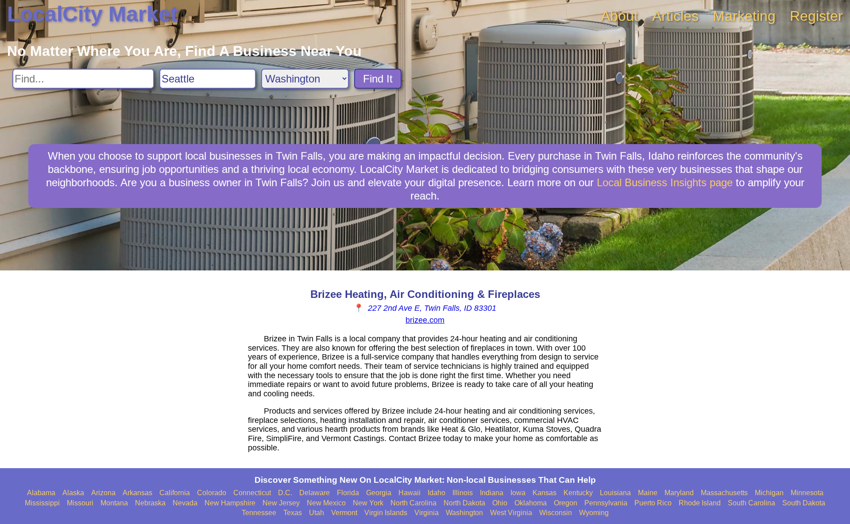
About (619, 16)
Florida (348, 493)
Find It (378, 79)
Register (816, 16)
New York (368, 503)
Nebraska (150, 503)
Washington (464, 512)
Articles (675, 16)
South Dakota (803, 503)
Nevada (185, 503)
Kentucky (578, 493)
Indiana (491, 493)
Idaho (436, 493)
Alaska (73, 493)
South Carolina (751, 503)
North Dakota (464, 503)
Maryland (679, 493)
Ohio (499, 503)
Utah (316, 512)
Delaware (314, 493)
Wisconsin (555, 512)
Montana (114, 503)
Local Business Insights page (665, 182)
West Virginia (511, 512)
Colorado (211, 493)
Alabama (41, 493)
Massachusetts (724, 493)
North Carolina (413, 503)
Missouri (80, 503)
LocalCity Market (92, 14)
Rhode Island (700, 503)
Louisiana (615, 493)
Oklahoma (530, 503)
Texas (292, 512)
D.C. (285, 493)
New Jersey (281, 503)
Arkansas (137, 493)
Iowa (517, 493)
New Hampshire (230, 503)
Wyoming (594, 512)
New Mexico (326, 503)
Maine (647, 493)
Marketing (744, 16)
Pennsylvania (605, 503)
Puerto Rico (653, 503)
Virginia (426, 512)
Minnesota (807, 493)
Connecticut (252, 493)
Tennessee (259, 512)
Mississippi (42, 503)
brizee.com (425, 320)
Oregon (565, 503)
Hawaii (409, 493)
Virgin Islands (385, 512)
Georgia (378, 493)
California (174, 493)
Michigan (769, 493)
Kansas (544, 493)
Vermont (344, 512)
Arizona (103, 493)
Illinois (462, 493)
